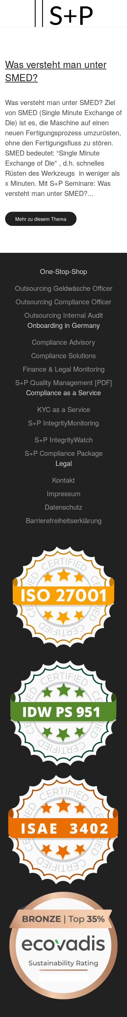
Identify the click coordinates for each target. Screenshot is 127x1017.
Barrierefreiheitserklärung (64, 520)
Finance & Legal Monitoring (64, 369)
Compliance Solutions (63, 355)
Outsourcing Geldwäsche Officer (63, 288)
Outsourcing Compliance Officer (63, 301)
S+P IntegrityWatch (64, 439)
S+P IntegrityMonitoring (63, 423)
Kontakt (63, 480)
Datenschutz (63, 507)
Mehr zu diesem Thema (40, 218)
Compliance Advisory (63, 342)
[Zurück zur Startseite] (63, 13)
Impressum (64, 493)
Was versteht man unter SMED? (55, 70)
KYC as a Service (63, 409)
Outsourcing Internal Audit (63, 315)
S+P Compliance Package (64, 453)
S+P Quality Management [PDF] (63, 382)
